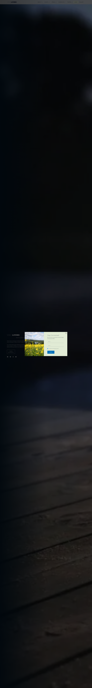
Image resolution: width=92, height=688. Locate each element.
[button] (66, 333)
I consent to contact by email (53, 348)
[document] (46, 344)
